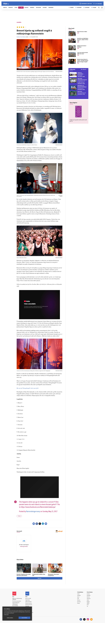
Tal (87, 606)
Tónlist (19, 516)
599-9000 (16, 605)
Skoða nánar (6, 614)
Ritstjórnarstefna (28, 603)
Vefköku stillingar (10, 617)
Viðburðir (88, 598)
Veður (88, 600)
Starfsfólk (27, 606)
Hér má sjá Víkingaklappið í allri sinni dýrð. (28, 388)
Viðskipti (79, 595)
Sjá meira (39, 578)
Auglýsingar (27, 600)
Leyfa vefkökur (24, 617)
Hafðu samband (28, 601)
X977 (88, 604)
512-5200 (29, 598)
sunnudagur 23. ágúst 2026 (87, 3)
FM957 (88, 603)
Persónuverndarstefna (16, 601)
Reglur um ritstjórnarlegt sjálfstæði (17, 599)
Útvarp (78, 603)
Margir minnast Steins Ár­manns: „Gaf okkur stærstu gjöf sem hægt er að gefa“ (82, 60)
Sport (78, 597)
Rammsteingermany (33, 511)
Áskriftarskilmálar (28, 604)
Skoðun (78, 600)
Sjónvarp (79, 601)
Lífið (78, 598)
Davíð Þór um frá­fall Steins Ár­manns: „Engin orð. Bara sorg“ (82, 39)
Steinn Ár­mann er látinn (82, 31)
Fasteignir (88, 595)
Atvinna (88, 597)
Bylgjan (88, 601)
